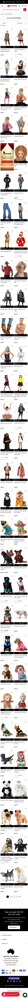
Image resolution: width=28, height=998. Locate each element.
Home (3, 13)
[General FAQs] (22, 5)
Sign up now (13, 927)
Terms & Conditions (16, 990)
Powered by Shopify (20, 985)
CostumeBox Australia (12, 985)
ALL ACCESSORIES (8, 13)
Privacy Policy (10, 990)
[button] (2, 5)
